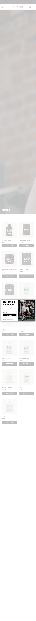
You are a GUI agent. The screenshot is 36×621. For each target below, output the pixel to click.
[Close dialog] (33, 301)
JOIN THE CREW (9, 315)
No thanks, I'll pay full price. (9, 317)
